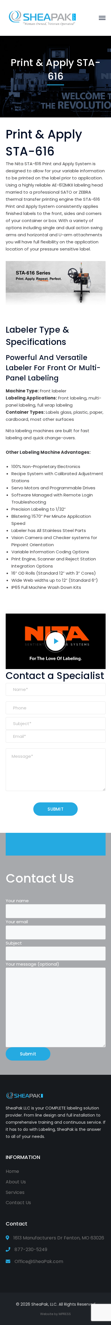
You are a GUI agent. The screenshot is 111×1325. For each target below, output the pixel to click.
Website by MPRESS (55, 1314)
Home (12, 1171)
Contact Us (18, 1202)
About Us (16, 1182)
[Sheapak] (43, 17)
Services (15, 1192)
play (55, 641)
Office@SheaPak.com (39, 1261)
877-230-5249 (31, 1249)
